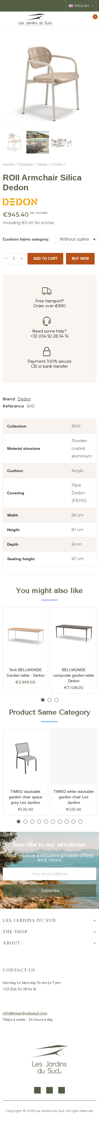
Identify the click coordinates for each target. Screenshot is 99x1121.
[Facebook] (37, 1090)
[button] (8, 83)
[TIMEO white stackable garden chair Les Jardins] (73, 757)
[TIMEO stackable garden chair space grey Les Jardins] (25, 757)
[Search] (73, 19)
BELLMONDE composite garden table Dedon (73, 675)
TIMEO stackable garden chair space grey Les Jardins (25, 797)
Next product (92, 164)
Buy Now (80, 258)
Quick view (34, 617)
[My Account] (83, 19)
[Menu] (7, 19)
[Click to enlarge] (12, 120)
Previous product (78, 164)
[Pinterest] (61, 1090)
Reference (13, 406)
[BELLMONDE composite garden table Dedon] (73, 635)
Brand (9, 399)
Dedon (24, 399)
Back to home (85, 164)
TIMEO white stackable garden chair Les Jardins (74, 797)
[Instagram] (49, 1090)
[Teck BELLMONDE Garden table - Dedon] (25, 635)
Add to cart (45, 258)
